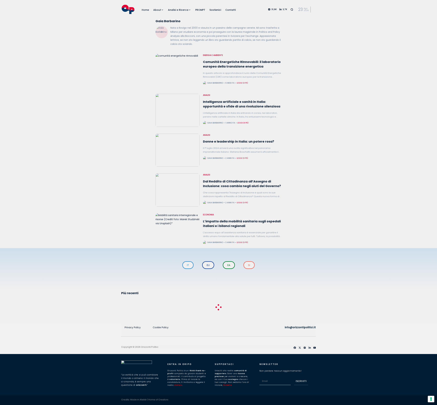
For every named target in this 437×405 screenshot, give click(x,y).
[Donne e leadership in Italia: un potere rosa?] (178, 150)
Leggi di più (242, 83)
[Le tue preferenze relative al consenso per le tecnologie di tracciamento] (431, 399)
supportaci (224, 364)
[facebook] (295, 348)
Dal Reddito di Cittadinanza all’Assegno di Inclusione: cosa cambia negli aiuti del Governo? (242, 183)
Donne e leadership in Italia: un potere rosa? (238, 141)
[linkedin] (309, 348)
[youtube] (314, 348)
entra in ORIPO (179, 364)
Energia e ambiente (213, 55)
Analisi (206, 95)
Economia (208, 214)
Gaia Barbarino (215, 83)
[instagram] (305, 348)
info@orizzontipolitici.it (300, 327)
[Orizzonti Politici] (128, 9)
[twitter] (300, 348)
